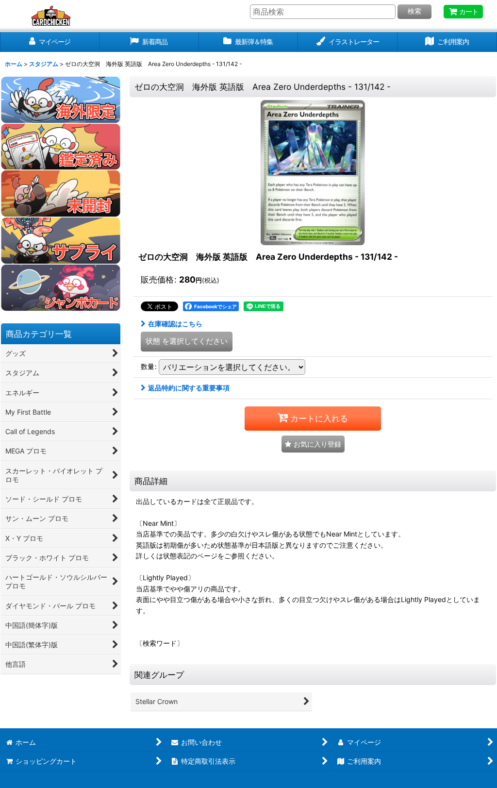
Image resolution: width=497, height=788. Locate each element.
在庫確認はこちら (175, 323)
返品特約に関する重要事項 (189, 388)
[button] (313, 444)
